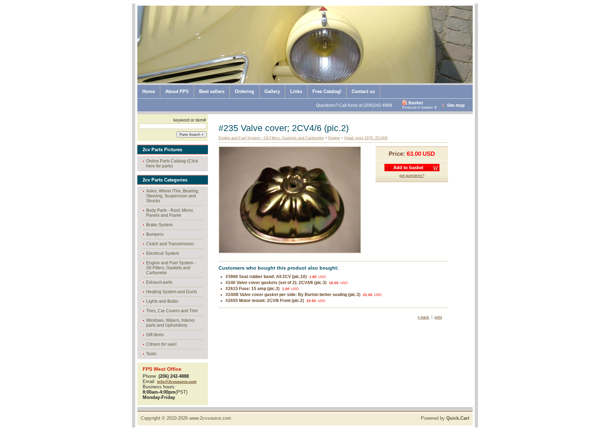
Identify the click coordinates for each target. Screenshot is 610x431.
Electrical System (162, 253)
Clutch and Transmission (170, 243)
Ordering (244, 91)
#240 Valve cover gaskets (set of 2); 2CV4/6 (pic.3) (276, 282)
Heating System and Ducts (171, 291)
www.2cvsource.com (210, 418)
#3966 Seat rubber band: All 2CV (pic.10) (266, 276)
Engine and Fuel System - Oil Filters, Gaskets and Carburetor (171, 267)
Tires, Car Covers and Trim (172, 310)
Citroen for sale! (161, 344)
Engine (334, 138)
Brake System (159, 224)
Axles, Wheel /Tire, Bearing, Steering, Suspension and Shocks (172, 196)
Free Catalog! (326, 91)
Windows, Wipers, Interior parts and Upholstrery (170, 323)
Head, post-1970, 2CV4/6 (366, 138)
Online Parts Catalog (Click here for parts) (172, 163)
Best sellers (212, 91)
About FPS (177, 91)
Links (296, 91)
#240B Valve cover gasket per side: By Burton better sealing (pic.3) (293, 294)
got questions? (411, 175)
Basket (415, 102)
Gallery (272, 91)
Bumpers (154, 234)
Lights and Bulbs (162, 301)
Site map (456, 105)
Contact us (363, 91)
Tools (151, 353)
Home (148, 91)
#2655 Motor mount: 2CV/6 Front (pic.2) (265, 300)
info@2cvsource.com (177, 382)
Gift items (155, 334)
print (438, 317)
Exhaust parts (159, 282)
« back (423, 317)
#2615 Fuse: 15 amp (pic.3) (253, 288)
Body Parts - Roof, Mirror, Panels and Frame (170, 213)
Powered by (445, 418)
